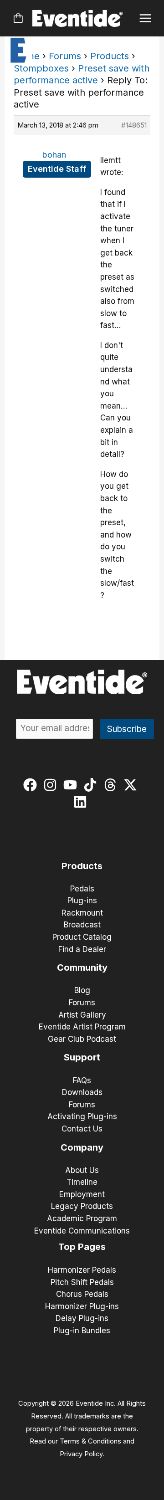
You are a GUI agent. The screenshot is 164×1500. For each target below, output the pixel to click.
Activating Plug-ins (82, 1116)
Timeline (82, 1182)
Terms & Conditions (90, 1441)
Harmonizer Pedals (82, 1270)
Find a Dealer (82, 949)
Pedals (82, 888)
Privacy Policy (81, 1454)
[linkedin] (82, 802)
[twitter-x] (132, 785)
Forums (65, 56)
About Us (82, 1170)
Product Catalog (82, 937)
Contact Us (82, 1128)
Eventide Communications (82, 1230)
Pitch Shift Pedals (82, 1282)
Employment (82, 1194)
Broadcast (82, 924)
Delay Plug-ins (82, 1318)
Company (82, 1147)
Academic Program (82, 1218)
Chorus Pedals (82, 1294)
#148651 (134, 125)
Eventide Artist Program (82, 1026)
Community (82, 967)
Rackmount (82, 912)
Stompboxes (41, 68)
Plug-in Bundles (82, 1330)
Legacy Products (82, 1206)
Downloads (82, 1092)
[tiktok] (92, 785)
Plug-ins (82, 900)
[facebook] (32, 785)
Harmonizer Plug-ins (82, 1306)
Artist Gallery (82, 1014)
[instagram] (52, 785)
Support (82, 1057)
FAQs (82, 1080)
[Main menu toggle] (145, 18)
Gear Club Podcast (82, 1039)
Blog (82, 990)
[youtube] (72, 785)
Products (109, 56)
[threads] (112, 785)
